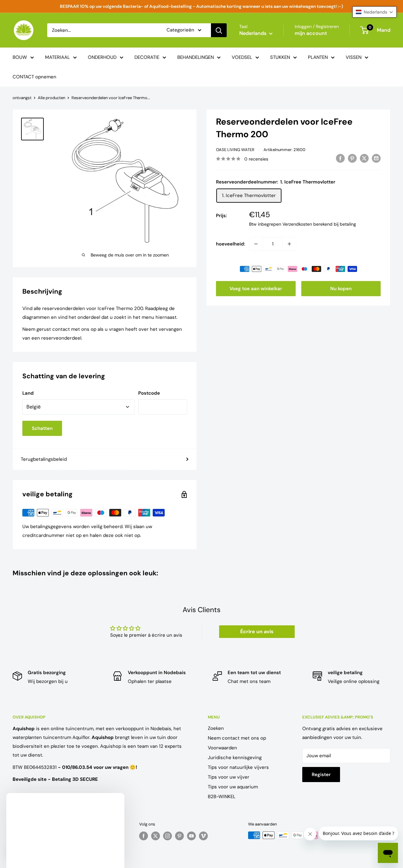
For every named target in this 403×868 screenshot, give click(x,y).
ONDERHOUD (102, 57)
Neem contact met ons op (237, 738)
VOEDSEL (242, 57)
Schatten (42, 428)
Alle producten (51, 97)
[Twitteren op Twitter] (364, 158)
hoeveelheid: (230, 244)
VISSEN (353, 57)
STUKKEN (280, 57)
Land (28, 393)
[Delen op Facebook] (340, 158)
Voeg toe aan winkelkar (256, 288)
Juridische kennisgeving (235, 757)
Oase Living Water (235, 149)
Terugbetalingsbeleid (44, 459)
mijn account (311, 33)
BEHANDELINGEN (195, 57)
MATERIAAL (57, 57)
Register (321, 774)
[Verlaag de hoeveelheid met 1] (256, 244)
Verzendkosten (297, 224)
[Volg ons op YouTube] (191, 835)
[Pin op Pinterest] (352, 158)
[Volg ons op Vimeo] (203, 835)
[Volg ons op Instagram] (167, 835)
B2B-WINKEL (222, 796)
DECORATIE (146, 57)
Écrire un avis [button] (257, 631)
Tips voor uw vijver (228, 777)
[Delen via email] (376, 158)
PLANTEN (318, 57)
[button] (374, 12)
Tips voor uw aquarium (233, 787)
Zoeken (216, 728)
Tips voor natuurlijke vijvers (238, 767)
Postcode (149, 393)
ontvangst (22, 97)
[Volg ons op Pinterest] (179, 835)
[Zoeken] (219, 30)
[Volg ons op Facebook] (143, 835)
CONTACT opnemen (34, 77)
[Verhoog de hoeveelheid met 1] (289, 244)
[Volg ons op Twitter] (155, 835)
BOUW (20, 57)
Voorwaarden (222, 748)
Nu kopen (341, 288)
